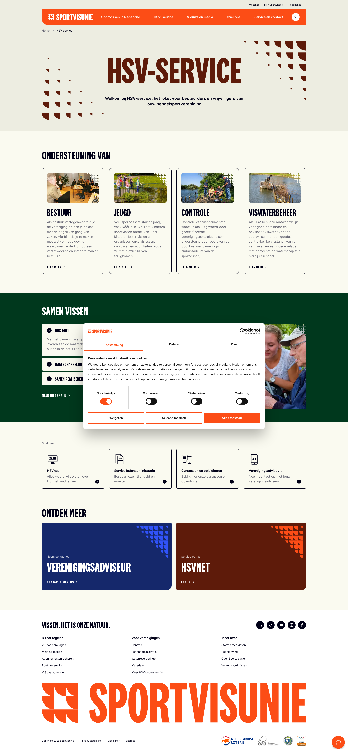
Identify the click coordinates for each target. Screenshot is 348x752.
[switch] (151, 401)
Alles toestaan (232, 418)
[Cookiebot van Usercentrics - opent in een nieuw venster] (242, 331)
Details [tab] (174, 344)
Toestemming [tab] (113, 345)
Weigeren (116, 418)
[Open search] (296, 17)
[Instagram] (292, 625)
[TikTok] (271, 625)
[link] (56, 267)
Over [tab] (234, 344)
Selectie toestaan (174, 418)
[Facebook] (302, 625)
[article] (107, 556)
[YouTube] (281, 625)
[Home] (70, 17)
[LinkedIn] (260, 625)
